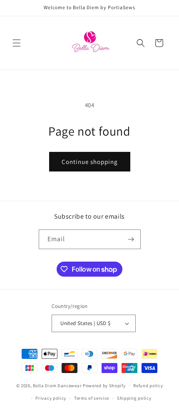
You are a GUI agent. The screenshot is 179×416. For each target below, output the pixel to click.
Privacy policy (50, 398)
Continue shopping (90, 162)
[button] (16, 43)
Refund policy (148, 385)
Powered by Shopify (104, 385)
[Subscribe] (131, 239)
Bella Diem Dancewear (57, 385)
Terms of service (91, 398)
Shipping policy (134, 398)
